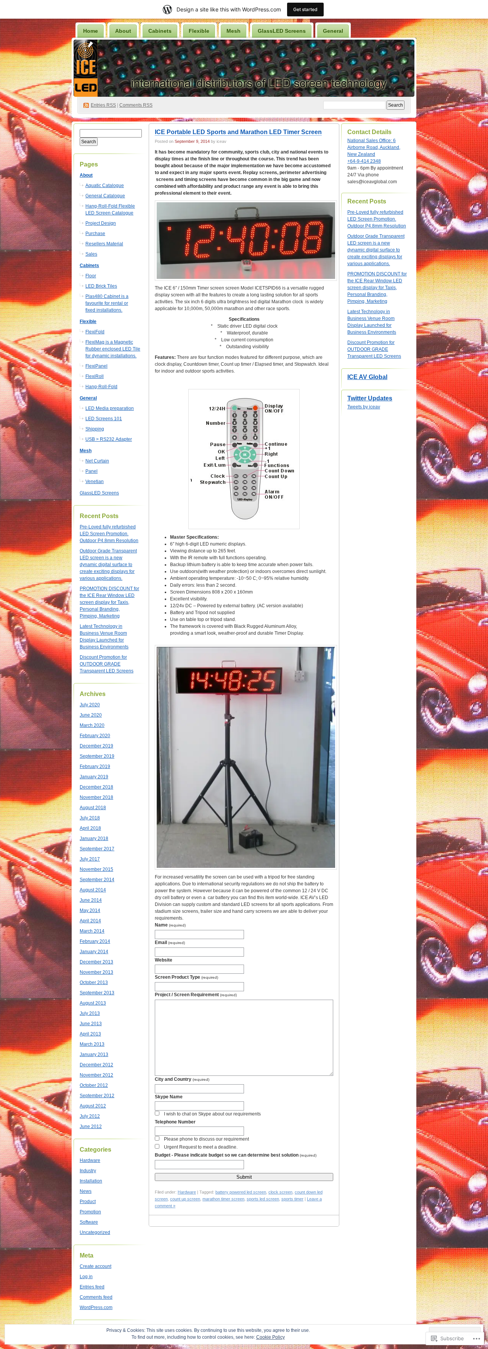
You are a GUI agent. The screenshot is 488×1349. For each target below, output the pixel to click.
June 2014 (91, 900)
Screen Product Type (186, 977)
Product (88, 1201)
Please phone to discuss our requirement (206, 1139)
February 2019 (95, 766)
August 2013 (93, 1003)
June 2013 (91, 1023)
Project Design (100, 223)
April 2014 (90, 920)
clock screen (280, 1192)
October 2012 (94, 1085)
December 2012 (96, 1064)
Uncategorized (95, 1232)
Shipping (94, 429)
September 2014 (97, 879)
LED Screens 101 (103, 418)
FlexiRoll (94, 376)
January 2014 (94, 951)
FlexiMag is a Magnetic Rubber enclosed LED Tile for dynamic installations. (112, 348)
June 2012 (91, 1126)
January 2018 (94, 838)
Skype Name (169, 1096)
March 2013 (92, 1044)
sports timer (292, 1199)
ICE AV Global (367, 377)
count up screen (185, 1199)
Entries (103, 105)
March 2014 (92, 931)
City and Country (182, 1079)
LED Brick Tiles (101, 286)
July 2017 (90, 859)
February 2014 (95, 941)
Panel (91, 471)
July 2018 (90, 818)
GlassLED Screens (282, 31)
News (86, 1191)
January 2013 (94, 1054)
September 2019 (97, 756)
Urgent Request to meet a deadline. (201, 1147)
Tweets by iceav (363, 407)
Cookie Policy (270, 1337)
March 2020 (92, 725)
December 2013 (96, 962)
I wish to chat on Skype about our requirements (212, 1114)
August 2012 (93, 1106)
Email (170, 942)
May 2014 (90, 910)
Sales (91, 254)
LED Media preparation (109, 408)
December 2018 (96, 787)
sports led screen (263, 1199)
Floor (90, 275)
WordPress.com (96, 1307)
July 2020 (90, 704)
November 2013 (96, 972)
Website (163, 960)
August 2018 (93, 807)
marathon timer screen (223, 1199)
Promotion (90, 1212)
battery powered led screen (240, 1192)
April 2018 (90, 828)
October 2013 (94, 982)
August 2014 (93, 890)
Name (170, 925)
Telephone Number (175, 1122)
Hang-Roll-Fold (101, 386)
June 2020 (91, 715)
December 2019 (96, 746)
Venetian (94, 481)
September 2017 (97, 848)
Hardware (90, 1160)
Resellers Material (104, 243)
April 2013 (90, 1034)
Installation (91, 1181)
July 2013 (90, 1013)
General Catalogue (105, 195)
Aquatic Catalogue (104, 185)
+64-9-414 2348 (364, 161)
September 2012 (97, 1095)
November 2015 (96, 869)
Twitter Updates (369, 398)
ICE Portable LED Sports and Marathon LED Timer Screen (238, 132)
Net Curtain (97, 461)
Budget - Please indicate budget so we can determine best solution (235, 1155)
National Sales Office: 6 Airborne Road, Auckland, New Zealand (373, 147)
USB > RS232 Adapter (108, 439)
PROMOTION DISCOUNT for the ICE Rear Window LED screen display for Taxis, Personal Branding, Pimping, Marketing (109, 602)
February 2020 (95, 735)
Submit (244, 1177)
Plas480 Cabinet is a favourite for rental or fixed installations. (106, 303)
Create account (95, 1266)
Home (90, 31)
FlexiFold (94, 331)
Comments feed (96, 1297)
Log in (86, 1276)
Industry (88, 1170)
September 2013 (97, 992)
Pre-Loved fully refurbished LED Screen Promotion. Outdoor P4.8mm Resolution (109, 533)
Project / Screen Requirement (196, 994)
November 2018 (96, 797)
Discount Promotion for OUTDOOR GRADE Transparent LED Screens (106, 664)
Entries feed (92, 1287)
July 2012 (90, 1116)
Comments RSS (135, 105)
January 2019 (94, 776)
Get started (305, 9)
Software (89, 1222)
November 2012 (96, 1075)
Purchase (95, 233)
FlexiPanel (96, 366)
